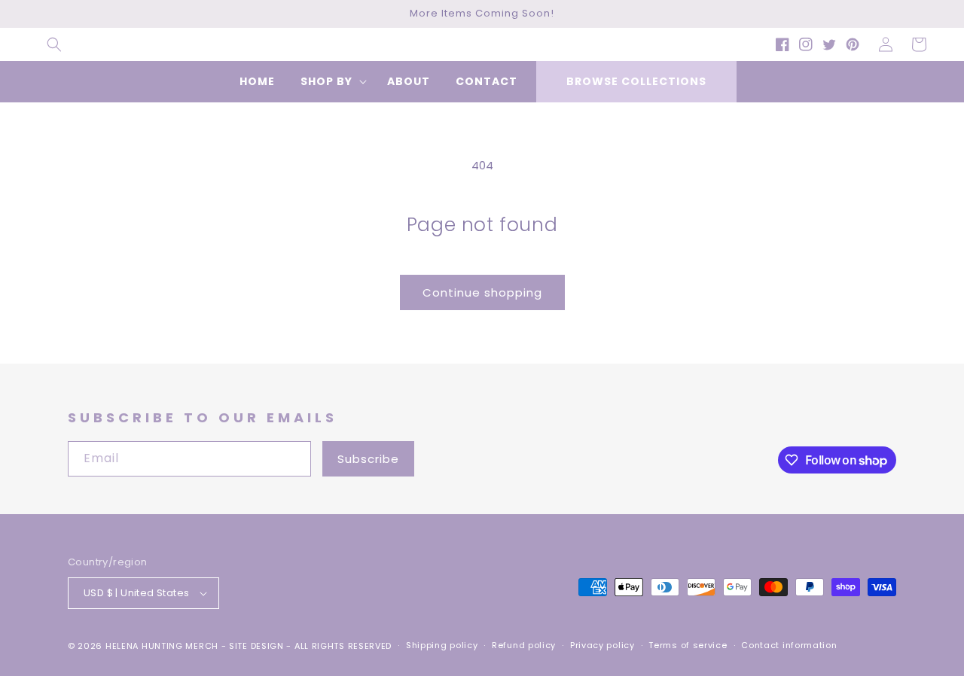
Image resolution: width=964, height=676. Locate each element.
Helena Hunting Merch (161, 646)
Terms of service (687, 645)
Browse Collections (636, 81)
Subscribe (368, 459)
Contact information (789, 645)
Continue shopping (482, 292)
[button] (54, 44)
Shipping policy (442, 645)
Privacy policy (602, 645)
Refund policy (524, 645)
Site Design (256, 646)
